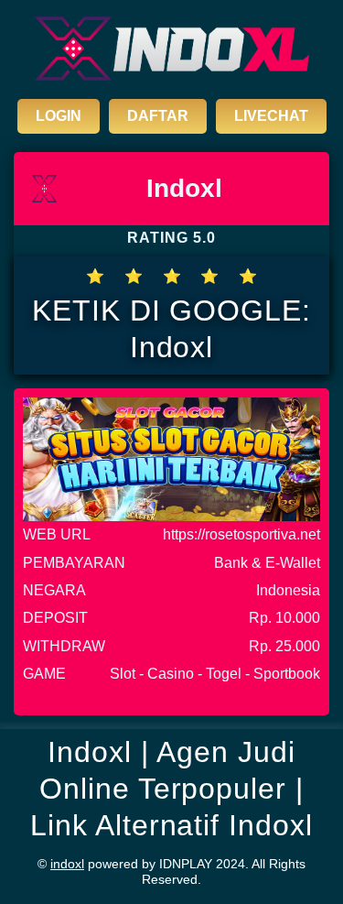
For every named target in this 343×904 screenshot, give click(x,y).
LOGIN (58, 116)
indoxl (67, 863)
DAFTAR (157, 116)
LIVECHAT (271, 116)
